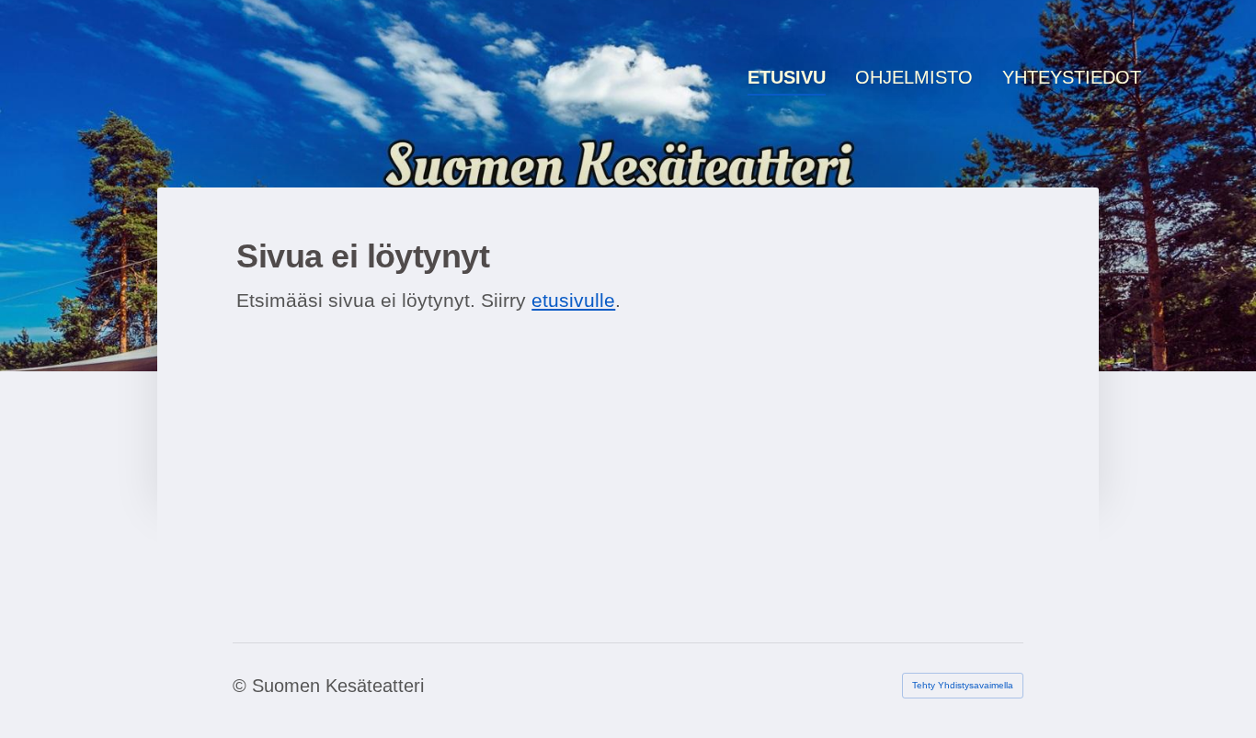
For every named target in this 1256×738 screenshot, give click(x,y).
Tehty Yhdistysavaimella (962, 685)
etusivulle (573, 300)
